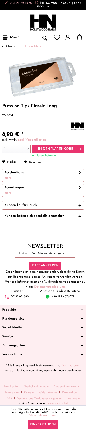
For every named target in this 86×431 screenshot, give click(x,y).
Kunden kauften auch (20, 205)
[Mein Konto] (69, 37)
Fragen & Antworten (66, 386)
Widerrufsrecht (48, 392)
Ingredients (12, 392)
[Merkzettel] (57, 37)
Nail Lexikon (11, 386)
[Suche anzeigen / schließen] (44, 37)
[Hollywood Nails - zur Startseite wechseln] (43, 22)
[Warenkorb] (81, 37)
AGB (9, 398)
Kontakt (29, 392)
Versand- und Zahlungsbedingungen (39, 398)
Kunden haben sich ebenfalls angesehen (34, 216)
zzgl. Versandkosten (32, 139)
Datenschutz (69, 392)
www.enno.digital (57, 403)
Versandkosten (71, 365)
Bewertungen (14, 187)
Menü (14, 37)
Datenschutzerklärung (49, 287)
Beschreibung (14, 172)
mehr (7, 178)
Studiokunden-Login (36, 386)
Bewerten (34, 162)
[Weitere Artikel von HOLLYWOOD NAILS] (77, 126)
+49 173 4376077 (63, 296)
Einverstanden (43, 424)
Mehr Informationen (43, 415)
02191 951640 (20, 296)
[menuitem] (11, 37)
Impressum (73, 398)
